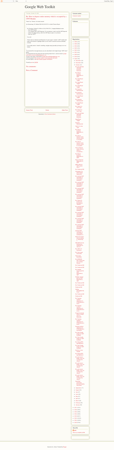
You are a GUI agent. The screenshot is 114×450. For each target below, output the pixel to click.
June (77, 394)
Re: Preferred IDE (79, 169)
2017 (75, 407)
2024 (75, 46)
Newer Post (29, 110)
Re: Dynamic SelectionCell (79, 89)
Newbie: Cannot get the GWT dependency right (79, 278)
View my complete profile (79, 432)
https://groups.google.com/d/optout (44, 59)
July (77, 392)
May (77, 396)
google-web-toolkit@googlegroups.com (51, 56)
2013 (75, 416)
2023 (75, 48)
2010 (75, 422)
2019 (75, 56)
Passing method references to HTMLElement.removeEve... (79, 328)
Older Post (65, 110)
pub (75, 430)
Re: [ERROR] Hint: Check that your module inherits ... (79, 261)
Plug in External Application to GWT (79, 161)
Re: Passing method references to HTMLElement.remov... (79, 301)
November (78, 62)
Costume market (77, 16)
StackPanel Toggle (78, 120)
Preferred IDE (78, 287)
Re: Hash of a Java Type (78, 107)
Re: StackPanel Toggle (79, 79)
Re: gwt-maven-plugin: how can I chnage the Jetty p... (79, 359)
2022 (75, 50)
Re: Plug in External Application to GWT (79, 74)
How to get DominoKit (78, 256)
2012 (75, 418)
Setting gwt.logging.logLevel (79, 291)
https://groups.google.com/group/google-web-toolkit (45, 58)
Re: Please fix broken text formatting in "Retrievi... (79, 202)
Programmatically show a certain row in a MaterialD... (79, 315)
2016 (75, 409)
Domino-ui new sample (79, 351)
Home (47, 110)
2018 (75, 58)
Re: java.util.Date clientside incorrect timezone (79, 68)
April (77, 398)
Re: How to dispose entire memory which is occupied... (79, 137)
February (78, 402)
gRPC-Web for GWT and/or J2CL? (79, 166)
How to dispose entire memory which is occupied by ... (79, 149)
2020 (75, 54)
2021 (75, 52)
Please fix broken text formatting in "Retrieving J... (79, 238)
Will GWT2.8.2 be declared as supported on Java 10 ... (79, 244)
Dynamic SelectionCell (79, 123)
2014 (75, 414)
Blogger (64, 447)
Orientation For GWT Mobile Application (79, 173)
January (78, 404)
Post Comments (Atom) (50, 114)
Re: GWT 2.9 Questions (78, 249)
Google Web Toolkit (40, 6)
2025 (75, 43)
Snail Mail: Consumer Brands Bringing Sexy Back (79, 383)
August (77, 390)
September (78, 387)
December (78, 60)
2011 (75, 420)
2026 (75, 41)
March (77, 400)
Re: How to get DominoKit (79, 253)
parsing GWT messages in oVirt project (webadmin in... (79, 232)
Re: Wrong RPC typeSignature (79, 342)
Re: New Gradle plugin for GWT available (79, 334)
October (78, 64)
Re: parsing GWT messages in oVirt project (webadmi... (79, 178)
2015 (75, 411)
